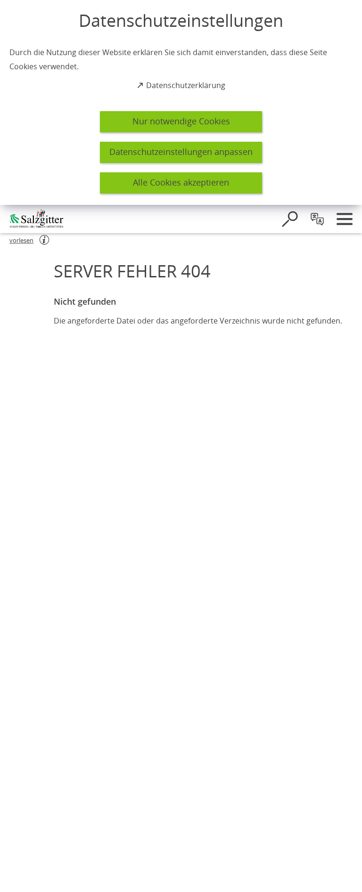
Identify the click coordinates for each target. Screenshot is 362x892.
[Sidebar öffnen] (344, 219)
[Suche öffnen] (290, 219)
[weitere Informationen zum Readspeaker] (44, 239)
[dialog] (181, 102)
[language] (317, 219)
